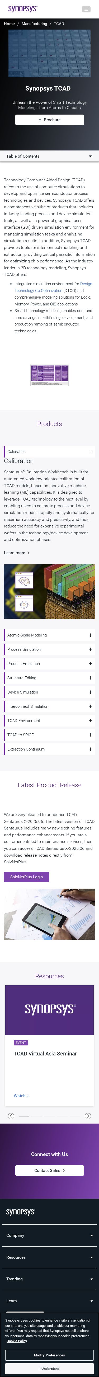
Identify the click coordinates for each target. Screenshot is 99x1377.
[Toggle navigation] (86, 9)
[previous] (11, 1116)
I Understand (50, 1369)
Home (9, 23)
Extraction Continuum (26, 749)
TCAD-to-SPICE (20, 735)
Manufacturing (34, 23)
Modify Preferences (49, 1355)
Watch (20, 1096)
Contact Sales (47, 1170)
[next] (88, 1116)
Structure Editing (21, 678)
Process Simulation (24, 649)
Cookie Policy (17, 1341)
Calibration (16, 451)
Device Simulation (22, 692)
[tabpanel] (49, 1045)
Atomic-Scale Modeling (27, 635)
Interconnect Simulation (27, 706)
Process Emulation (23, 663)
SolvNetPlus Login (26, 877)
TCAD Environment (23, 720)
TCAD (59, 23)
